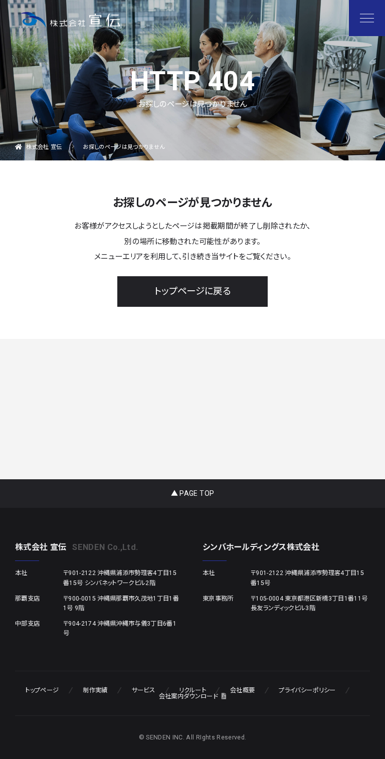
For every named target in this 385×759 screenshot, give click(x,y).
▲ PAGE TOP (192, 493)
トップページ (42, 690)
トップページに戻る (192, 291)
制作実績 (95, 690)
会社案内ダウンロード (188, 696)
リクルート (192, 690)
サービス (143, 690)
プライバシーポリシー (307, 690)
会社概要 (242, 690)
